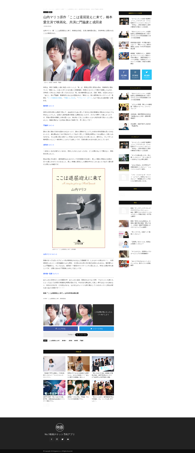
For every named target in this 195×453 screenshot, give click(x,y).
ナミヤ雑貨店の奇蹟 (55, 98)
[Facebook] (51, 439)
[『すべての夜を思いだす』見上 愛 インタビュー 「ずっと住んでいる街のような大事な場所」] (124, 157)
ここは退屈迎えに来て (54, 340)
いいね (124, 70)
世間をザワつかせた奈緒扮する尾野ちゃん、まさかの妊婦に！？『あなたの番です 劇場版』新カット (78, 375)
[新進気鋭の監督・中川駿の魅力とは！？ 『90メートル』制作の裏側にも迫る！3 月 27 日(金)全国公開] (124, 45)
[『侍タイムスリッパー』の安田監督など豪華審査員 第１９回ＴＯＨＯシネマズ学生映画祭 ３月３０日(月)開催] (124, 34)
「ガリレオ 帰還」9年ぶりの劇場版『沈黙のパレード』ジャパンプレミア (141, 106)
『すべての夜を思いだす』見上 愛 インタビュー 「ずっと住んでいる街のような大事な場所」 (141, 157)
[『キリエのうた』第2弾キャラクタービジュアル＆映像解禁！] (124, 254)
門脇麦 (81, 340)
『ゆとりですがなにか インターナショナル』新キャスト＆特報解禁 (141, 263)
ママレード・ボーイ (85, 98)
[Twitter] (62, 439)
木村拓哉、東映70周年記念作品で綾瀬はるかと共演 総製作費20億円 (141, 116)
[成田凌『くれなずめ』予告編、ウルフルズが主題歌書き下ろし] (79, 387)
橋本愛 (76, 340)
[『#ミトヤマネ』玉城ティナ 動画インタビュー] (124, 234)
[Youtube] (68, 439)
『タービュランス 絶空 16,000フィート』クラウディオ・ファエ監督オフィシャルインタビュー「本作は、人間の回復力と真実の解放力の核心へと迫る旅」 (141, 23)
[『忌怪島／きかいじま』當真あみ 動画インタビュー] (124, 244)
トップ (45, 9)
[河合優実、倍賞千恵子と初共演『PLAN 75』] (124, 126)
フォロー (135, 70)
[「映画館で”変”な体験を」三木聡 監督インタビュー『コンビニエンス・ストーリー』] (54, 363)
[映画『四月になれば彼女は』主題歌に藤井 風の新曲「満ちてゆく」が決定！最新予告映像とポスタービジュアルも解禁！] (124, 223)
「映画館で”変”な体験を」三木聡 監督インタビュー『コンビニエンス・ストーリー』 (53, 375)
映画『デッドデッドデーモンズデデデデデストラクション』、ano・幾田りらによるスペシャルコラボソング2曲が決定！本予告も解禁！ (141, 212)
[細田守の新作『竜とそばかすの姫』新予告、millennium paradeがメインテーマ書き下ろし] (54, 387)
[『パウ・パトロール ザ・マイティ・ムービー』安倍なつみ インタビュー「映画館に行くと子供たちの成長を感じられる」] (124, 177)
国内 (51, 12)
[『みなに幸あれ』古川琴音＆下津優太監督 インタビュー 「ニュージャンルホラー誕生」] (124, 167)
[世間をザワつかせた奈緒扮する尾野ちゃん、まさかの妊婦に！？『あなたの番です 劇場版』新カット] (79, 363)
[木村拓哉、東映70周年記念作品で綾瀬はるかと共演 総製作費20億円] (124, 116)
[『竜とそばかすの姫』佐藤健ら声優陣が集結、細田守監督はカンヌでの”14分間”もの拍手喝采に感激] (103, 363)
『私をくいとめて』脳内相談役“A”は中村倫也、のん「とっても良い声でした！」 (102, 399)
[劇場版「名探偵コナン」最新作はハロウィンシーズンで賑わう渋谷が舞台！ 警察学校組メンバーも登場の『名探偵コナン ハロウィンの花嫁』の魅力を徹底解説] (124, 55)
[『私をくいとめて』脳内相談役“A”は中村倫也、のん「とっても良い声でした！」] (103, 387)
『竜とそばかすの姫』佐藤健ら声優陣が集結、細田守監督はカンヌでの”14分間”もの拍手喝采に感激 (102, 375)
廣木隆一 (64, 340)
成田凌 (70, 340)
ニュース (51, 9)
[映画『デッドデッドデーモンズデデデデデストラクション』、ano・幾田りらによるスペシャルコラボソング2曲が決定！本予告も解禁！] (124, 210)
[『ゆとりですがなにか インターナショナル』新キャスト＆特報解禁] (124, 263)
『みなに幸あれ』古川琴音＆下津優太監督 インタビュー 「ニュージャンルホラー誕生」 (141, 167)
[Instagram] (57, 439)
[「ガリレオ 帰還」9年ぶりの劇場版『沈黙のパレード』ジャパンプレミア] (124, 107)
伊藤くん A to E (70, 98)
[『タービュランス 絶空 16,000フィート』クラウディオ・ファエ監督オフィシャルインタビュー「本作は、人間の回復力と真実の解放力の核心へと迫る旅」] (124, 21)
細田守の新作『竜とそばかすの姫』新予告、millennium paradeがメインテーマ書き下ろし (54, 399)
